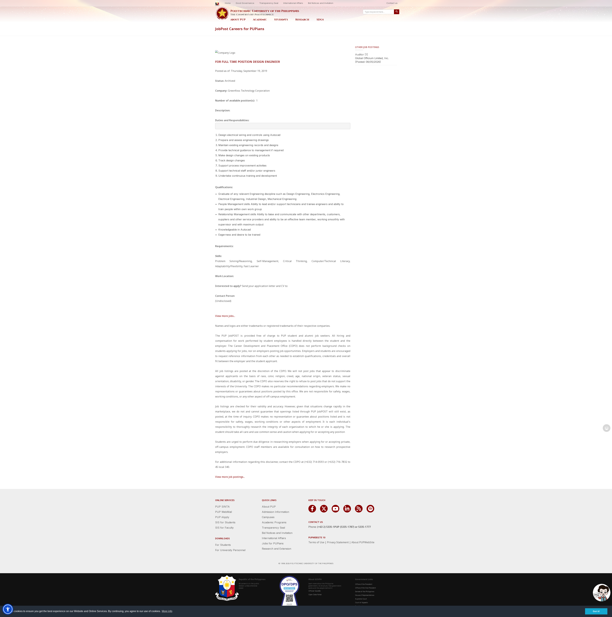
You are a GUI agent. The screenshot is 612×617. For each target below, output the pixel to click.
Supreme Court (361, 599)
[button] (7, 609)
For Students (223, 544)
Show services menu (606, 428)
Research (302, 19)
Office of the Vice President (365, 588)
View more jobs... (225, 316)
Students (281, 19)
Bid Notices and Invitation (320, 3)
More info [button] (167, 611)
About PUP (238, 19)
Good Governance (245, 3)
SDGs (320, 19)
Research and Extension (276, 548)
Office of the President (363, 584)
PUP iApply (222, 517)
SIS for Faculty (224, 527)
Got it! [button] (596, 611)
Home (228, 3)
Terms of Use (316, 542)
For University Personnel (230, 550)
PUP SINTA (222, 506)
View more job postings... (230, 477)
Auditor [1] (361, 54)
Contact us (391, 3)
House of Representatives (364, 595)
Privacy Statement (338, 542)
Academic (260, 19)
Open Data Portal (315, 594)
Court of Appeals (361, 602)
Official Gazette (314, 591)
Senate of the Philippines (364, 591)
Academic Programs (274, 522)
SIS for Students (225, 522)
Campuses (268, 517)
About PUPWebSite (362, 542)
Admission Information (275, 511)
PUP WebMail (223, 511)
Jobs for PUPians (273, 543)
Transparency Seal (268, 3)
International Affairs (293, 3)
